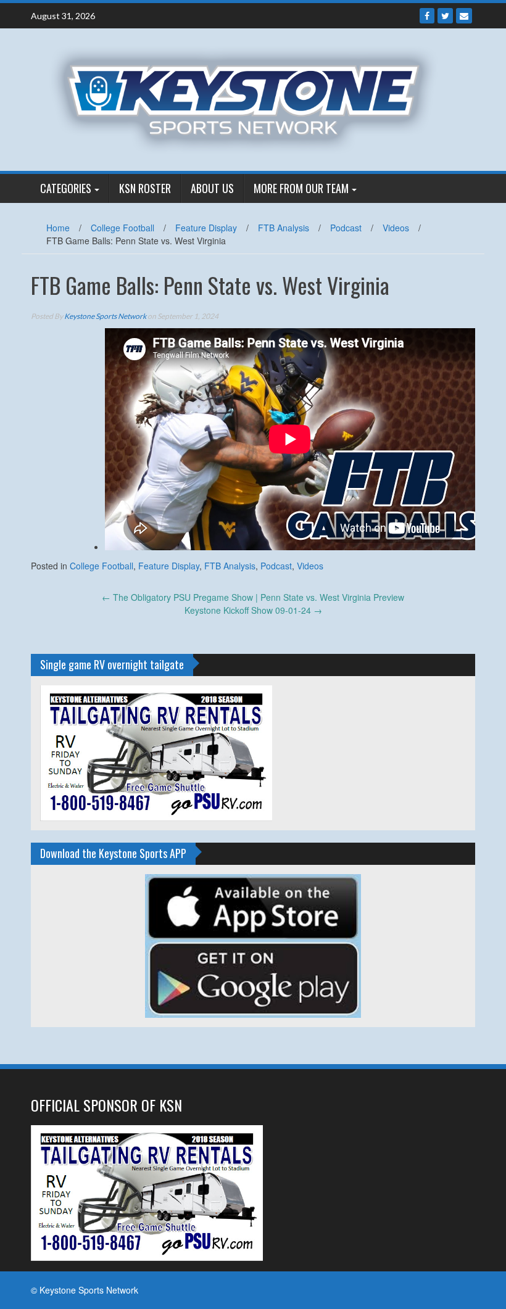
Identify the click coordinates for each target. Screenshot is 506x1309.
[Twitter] (445, 15)
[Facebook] (427, 15)
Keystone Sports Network (105, 316)
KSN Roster (145, 188)
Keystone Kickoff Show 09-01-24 (253, 610)
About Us (212, 188)
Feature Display (206, 227)
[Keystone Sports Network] (248, 98)
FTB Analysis (283, 227)
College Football (122, 227)
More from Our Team (301, 188)
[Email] (464, 15)
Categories (65, 188)
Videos (396, 227)
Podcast (346, 227)
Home (58, 227)
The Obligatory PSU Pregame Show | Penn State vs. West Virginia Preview (253, 597)
